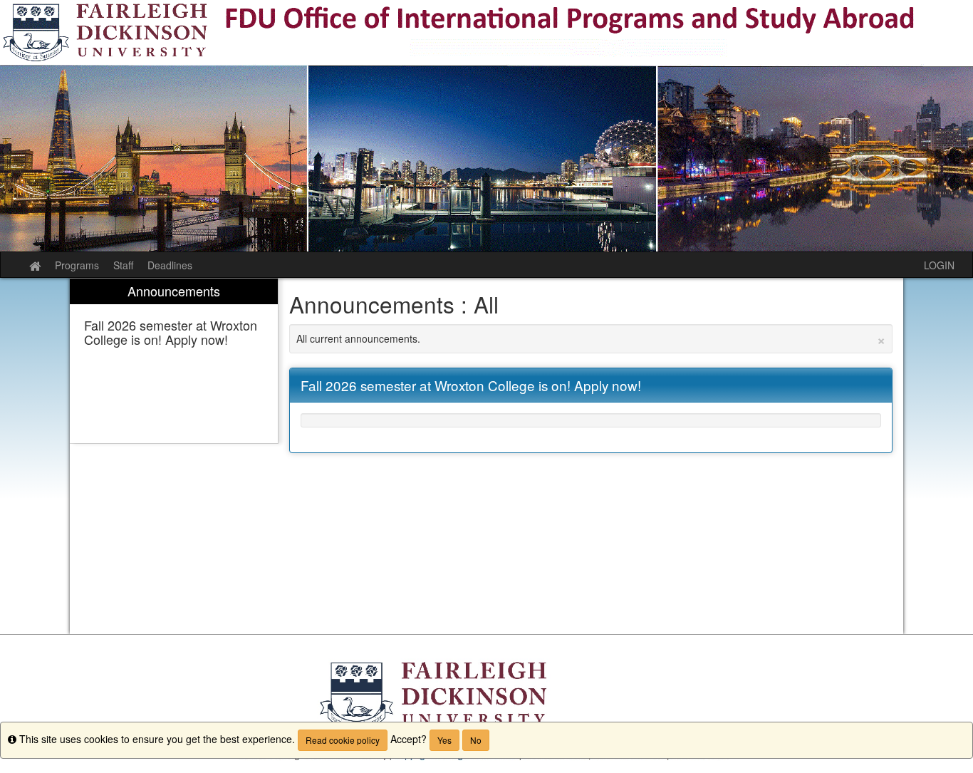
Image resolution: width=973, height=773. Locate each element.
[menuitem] (174, 361)
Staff (123, 265)
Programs (77, 265)
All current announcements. (591, 338)
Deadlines (169, 265)
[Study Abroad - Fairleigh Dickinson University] (486, 125)
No (476, 740)
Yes (444, 740)
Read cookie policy (343, 740)
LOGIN (939, 265)
